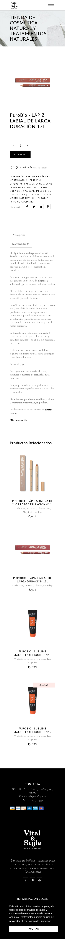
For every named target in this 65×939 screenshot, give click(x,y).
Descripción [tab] (18, 235)
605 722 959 (36, 800)
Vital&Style (33, 180)
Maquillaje (17, 180)
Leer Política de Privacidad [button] (36, 921)
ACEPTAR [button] (34, 929)
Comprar (20, 154)
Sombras (38, 511)
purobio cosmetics (22, 202)
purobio (43, 198)
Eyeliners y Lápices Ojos (38, 508)
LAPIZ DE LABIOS (34, 184)
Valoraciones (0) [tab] (20, 244)
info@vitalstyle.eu (36, 796)
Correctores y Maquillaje (38, 658)
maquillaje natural (23, 198)
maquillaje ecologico (36, 195)
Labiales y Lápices (38, 176)
